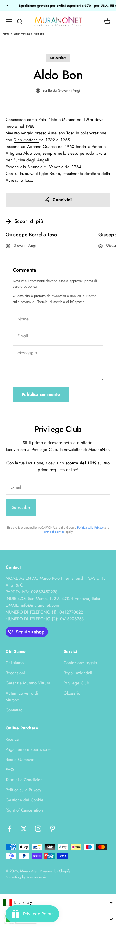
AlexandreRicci (38, 877)
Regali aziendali (78, 673)
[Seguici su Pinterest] (52, 828)
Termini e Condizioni (25, 780)
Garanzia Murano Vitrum (28, 683)
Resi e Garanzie (20, 759)
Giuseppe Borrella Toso (31, 234)
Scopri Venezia (22, 33)
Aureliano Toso (61, 133)
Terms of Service (54, 531)
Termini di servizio (51, 301)
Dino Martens (25, 140)
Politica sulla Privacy (90, 527)
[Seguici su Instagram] (38, 828)
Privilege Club (76, 683)
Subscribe (21, 507)
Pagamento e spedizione (28, 749)
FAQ (10, 770)
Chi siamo (15, 663)
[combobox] (58, 902)
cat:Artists (58, 57)
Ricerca (12, 739)
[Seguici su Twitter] (24, 828)
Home (6, 33)
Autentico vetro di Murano (22, 696)
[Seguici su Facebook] (9, 828)
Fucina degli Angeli (31, 160)
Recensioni (15, 673)
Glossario (72, 693)
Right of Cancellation (24, 810)
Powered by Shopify (55, 871)
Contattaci (14, 710)
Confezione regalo (80, 663)
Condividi (62, 200)
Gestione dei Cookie (24, 800)
